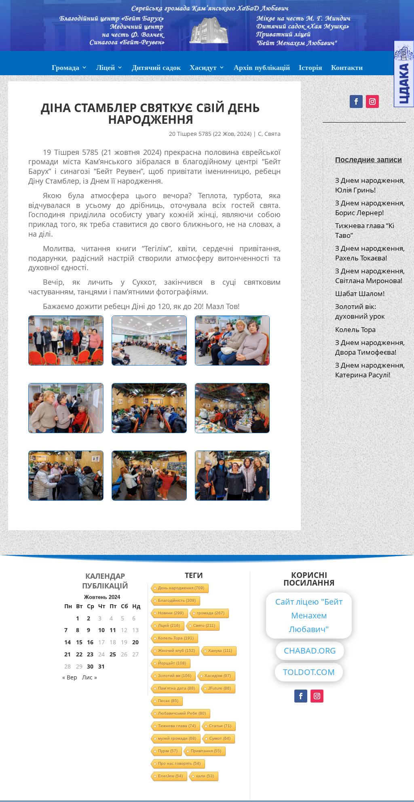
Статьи (220, 726)
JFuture (219, 688)
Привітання (206, 751)
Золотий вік (174, 675)
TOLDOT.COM (309, 672)
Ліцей (105, 68)
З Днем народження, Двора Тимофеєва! (370, 347)
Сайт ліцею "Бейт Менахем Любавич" (308, 615)
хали (205, 776)
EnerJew (170, 776)
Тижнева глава (177, 726)
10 (101, 630)
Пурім (167, 751)
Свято (204, 625)
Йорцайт (172, 663)
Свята (272, 134)
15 (79, 642)
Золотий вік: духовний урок (360, 311)
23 (90, 654)
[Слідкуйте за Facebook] (300, 696)
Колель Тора (355, 329)
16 (90, 642)
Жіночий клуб (176, 650)
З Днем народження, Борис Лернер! (370, 207)
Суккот (219, 738)
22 (79, 654)
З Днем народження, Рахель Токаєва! (370, 252)
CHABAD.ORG (310, 650)
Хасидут (203, 68)
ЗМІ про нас (207, 88)
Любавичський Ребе (182, 713)
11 (113, 630)
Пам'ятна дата (176, 688)
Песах (168, 700)
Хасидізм (218, 675)
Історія (310, 68)
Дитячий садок (156, 68)
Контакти (347, 68)
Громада (65, 68)
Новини (171, 613)
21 (67, 654)
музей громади (177, 738)
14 (67, 642)
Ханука (220, 650)
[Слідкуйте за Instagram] (316, 696)
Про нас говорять (179, 763)
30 (90, 666)
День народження (181, 588)
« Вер (69, 677)
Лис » (89, 677)
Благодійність (177, 600)
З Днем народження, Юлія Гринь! (370, 185)
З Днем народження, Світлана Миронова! (370, 275)
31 (101, 666)
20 (135, 642)
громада (210, 613)
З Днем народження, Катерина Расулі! (370, 369)
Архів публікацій (262, 68)
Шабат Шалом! (360, 293)
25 (113, 654)
